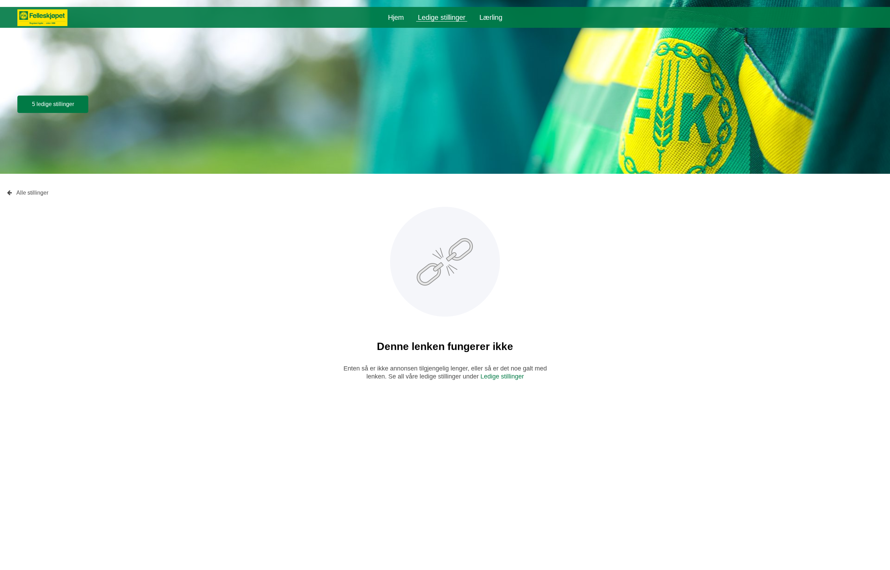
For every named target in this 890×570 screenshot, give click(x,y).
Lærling (490, 17)
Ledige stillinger (442, 17)
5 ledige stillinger (53, 104)
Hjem (396, 17)
